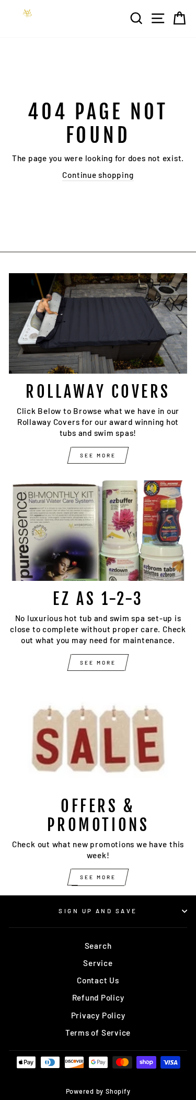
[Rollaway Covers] (98, 323)
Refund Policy (98, 997)
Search (98, 945)
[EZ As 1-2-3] (98, 530)
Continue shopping (97, 174)
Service (97, 963)
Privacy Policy (98, 1015)
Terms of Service (98, 1032)
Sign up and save (98, 910)
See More (98, 455)
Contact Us (98, 980)
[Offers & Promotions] (98, 738)
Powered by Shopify (98, 1091)
